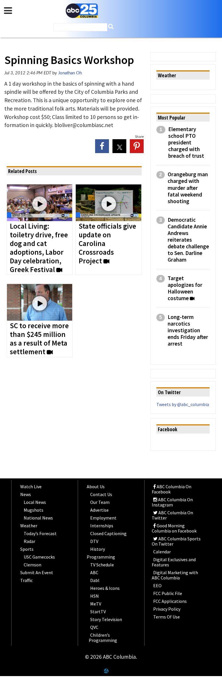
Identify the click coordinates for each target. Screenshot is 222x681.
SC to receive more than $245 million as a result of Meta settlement (39, 339)
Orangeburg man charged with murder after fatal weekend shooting (188, 187)
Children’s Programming (103, 637)
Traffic (26, 580)
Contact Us (101, 494)
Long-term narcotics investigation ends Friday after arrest (188, 330)
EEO (157, 585)
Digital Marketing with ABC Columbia (175, 575)
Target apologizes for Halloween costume (185, 288)
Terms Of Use (166, 617)
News (25, 494)
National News (38, 518)
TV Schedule (102, 565)
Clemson (32, 565)
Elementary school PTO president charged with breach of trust (186, 142)
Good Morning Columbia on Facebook (174, 528)
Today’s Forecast (40, 533)
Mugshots (33, 510)
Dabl (94, 580)
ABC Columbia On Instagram (172, 502)
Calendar (162, 552)
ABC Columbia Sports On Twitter (176, 541)
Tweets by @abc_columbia (182, 404)
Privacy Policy (166, 609)
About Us (96, 486)
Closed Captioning (108, 533)
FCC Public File (167, 593)
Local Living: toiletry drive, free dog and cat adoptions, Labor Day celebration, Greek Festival (39, 248)
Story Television (106, 619)
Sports (27, 549)
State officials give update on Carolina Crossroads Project (107, 243)
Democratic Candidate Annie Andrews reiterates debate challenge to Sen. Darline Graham (188, 239)
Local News (35, 502)
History (97, 549)
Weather (28, 525)
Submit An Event (36, 572)
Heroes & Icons (105, 588)
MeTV (95, 604)
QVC (94, 627)
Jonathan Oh (70, 73)
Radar (29, 541)
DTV (94, 541)
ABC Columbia (82, 11)
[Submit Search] (111, 26)
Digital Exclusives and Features (174, 562)
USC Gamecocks (39, 557)
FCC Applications (170, 601)
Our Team (100, 502)
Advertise (99, 510)
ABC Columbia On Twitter (172, 515)
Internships (101, 525)
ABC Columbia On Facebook (171, 489)
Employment (103, 518)
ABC (94, 572)
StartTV (98, 611)
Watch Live (31, 486)
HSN (94, 596)
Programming (101, 557)
